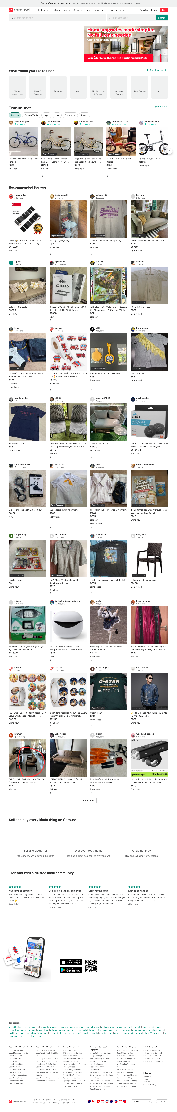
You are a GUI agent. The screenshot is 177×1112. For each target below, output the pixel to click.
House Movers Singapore (126, 1078)
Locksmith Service (97, 1070)
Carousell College (150, 1084)
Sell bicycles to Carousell (153, 1061)
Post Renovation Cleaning (127, 1081)
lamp (46, 1030)
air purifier (136, 1030)
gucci (39, 1030)
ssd (26, 1036)
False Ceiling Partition (71, 1075)
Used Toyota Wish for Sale (46, 1050)
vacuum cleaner (22, 1033)
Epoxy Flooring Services (99, 1056)
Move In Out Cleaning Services (128, 1050)
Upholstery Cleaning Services (101, 1075)
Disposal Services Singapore (128, 1086)
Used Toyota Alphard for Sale (47, 1058)
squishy (146, 1030)
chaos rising (35, 1036)
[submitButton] (162, 17)
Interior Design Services (72, 1070)
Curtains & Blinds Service (99, 1061)
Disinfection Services (125, 1072)
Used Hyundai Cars (16, 1064)
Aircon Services (69, 1067)
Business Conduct (68, 1103)
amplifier (103, 1033)
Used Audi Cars (15, 1058)
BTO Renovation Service (72, 1053)
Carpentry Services (70, 1061)
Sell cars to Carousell (151, 1058)
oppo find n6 (148, 1027)
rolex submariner (57, 1030)
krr (22, 1036)
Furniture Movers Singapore (127, 1075)
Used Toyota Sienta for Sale (46, 1061)
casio (116, 1033)
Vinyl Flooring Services (71, 1086)
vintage (70, 1030)
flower (91, 1030)
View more (88, 800)
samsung (85, 1027)
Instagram (147, 1079)
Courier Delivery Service (126, 1083)
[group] (88, 44)
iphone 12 (158, 1033)
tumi (11, 1033)
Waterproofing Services (72, 1078)
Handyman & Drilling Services (101, 1072)
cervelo (94, 1033)
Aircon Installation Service (100, 1081)
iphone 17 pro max (48, 1027)
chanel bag (14, 1030)
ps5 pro (26, 1027)
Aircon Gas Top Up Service (100, 1086)
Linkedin (146, 1082)
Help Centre (36, 1100)
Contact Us (46, 1100)
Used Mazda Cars (16, 1081)
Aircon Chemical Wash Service (101, 1083)
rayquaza (126, 1030)
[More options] (10, 176)
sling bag (95, 1027)
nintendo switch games (131, 1033)
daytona (32, 1030)
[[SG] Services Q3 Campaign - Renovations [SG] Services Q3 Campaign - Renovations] (129, 44)
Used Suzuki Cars (16, 1083)
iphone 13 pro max (39, 1033)
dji (135, 1027)
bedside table (55, 1033)
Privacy (56, 1103)
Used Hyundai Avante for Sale (47, 1078)
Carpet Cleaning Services (126, 1053)
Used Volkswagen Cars (18, 1075)
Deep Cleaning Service (98, 1089)
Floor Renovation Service (72, 1083)
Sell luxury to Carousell (152, 1056)
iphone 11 (148, 1033)
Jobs (73, 1100)
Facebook (147, 1076)
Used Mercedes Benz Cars (19, 1053)
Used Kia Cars (14, 1067)
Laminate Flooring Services (100, 1053)
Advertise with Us (38, 1103)
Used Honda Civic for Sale (46, 1064)
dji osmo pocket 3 (124, 1027)
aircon (23, 1030)
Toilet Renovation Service (73, 1058)
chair (118, 1030)
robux (158, 1027)
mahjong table (107, 1027)
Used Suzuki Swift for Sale (46, 1081)
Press (55, 1100)
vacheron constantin (73, 1033)
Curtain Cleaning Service (126, 1061)
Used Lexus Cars (15, 1078)
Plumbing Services (97, 1064)
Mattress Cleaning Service (127, 1058)
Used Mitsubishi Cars (17, 1070)
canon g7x (63, 1027)
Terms (49, 1103)
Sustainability (64, 1100)
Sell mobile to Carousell (152, 1050)
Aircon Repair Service (98, 1078)
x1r (139, 1027)
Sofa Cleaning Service (125, 1056)
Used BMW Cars (15, 1061)
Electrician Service (97, 1067)
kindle (86, 1033)
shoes (111, 1030)
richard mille (81, 1030)
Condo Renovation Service (73, 1056)
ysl (10, 1027)
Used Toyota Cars (16, 1050)
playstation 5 (158, 1030)
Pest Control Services (125, 1070)
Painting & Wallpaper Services (74, 1064)
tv (165, 1033)
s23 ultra (17, 1027)
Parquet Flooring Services (100, 1058)
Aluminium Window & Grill (72, 1072)
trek (111, 1033)
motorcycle (14, 1036)
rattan (98, 1030)
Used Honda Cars (15, 1056)
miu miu (35, 1027)
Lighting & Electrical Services (74, 1081)
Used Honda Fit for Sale (45, 1067)
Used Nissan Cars (16, 1072)
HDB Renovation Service (72, 1050)
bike (105, 1030)
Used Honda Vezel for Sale (46, 1070)
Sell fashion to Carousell (152, 1053)
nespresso (75, 1027)
